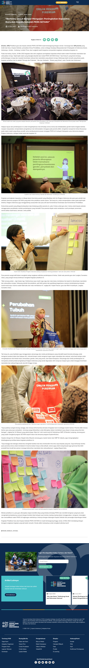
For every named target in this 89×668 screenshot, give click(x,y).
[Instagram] (36, 662)
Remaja (9, 531)
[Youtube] (43, 662)
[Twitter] (39, 662)
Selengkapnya (10, 594)
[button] (44, 39)
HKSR (4, 531)
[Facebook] (49, 662)
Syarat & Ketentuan (36, 628)
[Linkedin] (53, 662)
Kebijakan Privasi (46, 628)
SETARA (15, 531)
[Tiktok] (46, 662)
